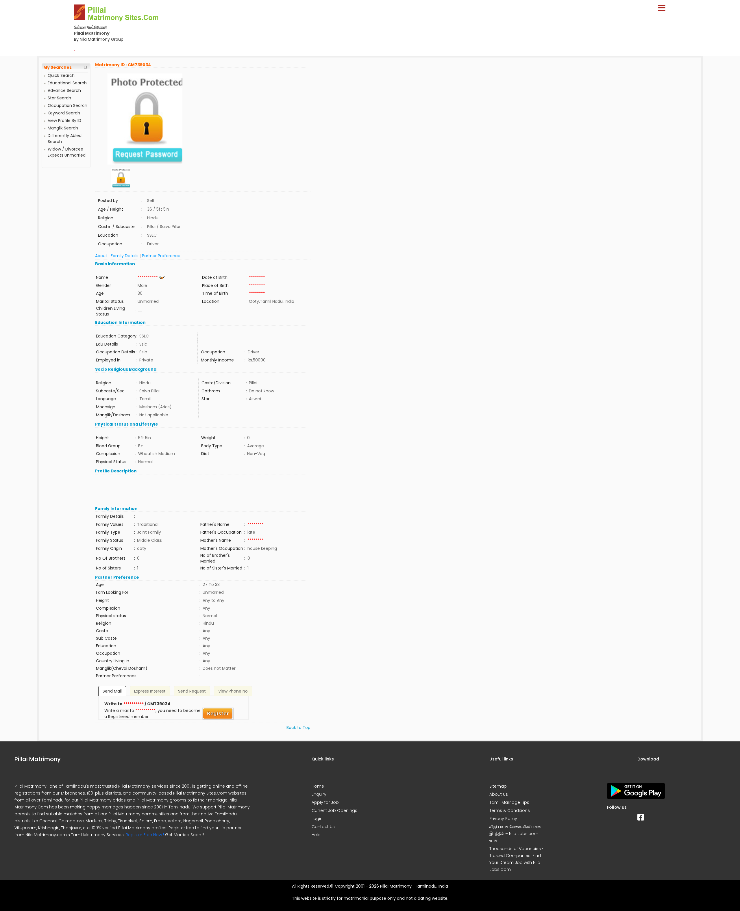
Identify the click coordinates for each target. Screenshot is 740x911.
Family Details (124, 256)
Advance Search (64, 90)
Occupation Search (67, 105)
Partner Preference (161, 256)
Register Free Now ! (145, 835)
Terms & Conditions (509, 810)
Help (316, 835)
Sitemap (498, 786)
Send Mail (112, 691)
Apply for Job (325, 802)
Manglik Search (63, 128)
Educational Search (67, 83)
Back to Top (298, 727)
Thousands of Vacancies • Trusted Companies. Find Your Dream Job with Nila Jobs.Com (516, 859)
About (101, 256)
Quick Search (61, 75)
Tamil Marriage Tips (509, 802)
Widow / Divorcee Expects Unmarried (67, 152)
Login (317, 818)
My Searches (57, 67)
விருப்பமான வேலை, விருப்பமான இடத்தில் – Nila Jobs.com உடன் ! (515, 833)
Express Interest (150, 691)
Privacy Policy (503, 818)
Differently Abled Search (65, 138)
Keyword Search (64, 113)
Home (318, 786)
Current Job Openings (334, 810)
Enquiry (319, 794)
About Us (498, 794)
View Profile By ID (64, 120)
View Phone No (233, 691)
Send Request (192, 691)
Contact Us (323, 827)
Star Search (59, 98)
